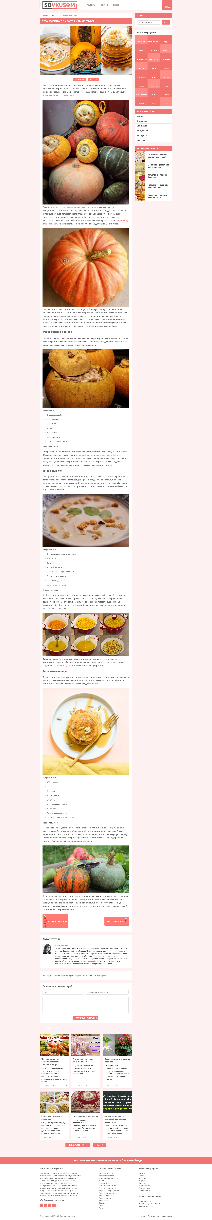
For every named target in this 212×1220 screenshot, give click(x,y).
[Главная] (59, 5)
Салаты (102, 1203)
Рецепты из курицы (106, 1193)
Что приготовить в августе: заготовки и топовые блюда (51, 1062)
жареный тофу (93, 961)
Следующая (115, 921)
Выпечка (102, 1181)
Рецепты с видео (105, 1201)
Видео (140, 116)
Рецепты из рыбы (105, 1198)
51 (129, 1137)
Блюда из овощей (106, 1173)
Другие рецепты (145, 1191)
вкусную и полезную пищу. (61, 95)
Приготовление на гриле (108, 1186)
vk (45, 1205)
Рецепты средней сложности (150, 1204)
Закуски (142, 1181)
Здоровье (142, 121)
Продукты (79, 80)
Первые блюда (144, 1188)
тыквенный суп (61, 665)
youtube (54, 1205)
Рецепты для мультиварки (109, 1191)
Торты (101, 1208)
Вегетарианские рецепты (108, 1178)
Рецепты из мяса (105, 1196)
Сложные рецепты (146, 1206)
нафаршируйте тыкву (112, 455)
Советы (93, 80)
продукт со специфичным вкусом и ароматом (73, 207)
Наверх (100, 1145)
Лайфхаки (142, 126)
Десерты (142, 1176)
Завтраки (142, 1178)
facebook (41, 1205)
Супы (101, 1206)
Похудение (142, 130)
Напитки (142, 1183)
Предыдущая (57, 921)
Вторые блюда (144, 1186)
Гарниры (142, 1173)
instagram (49, 1205)
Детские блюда (105, 1183)
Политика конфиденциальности (160, 1216)
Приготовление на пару (108, 1188)
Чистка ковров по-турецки (85, 1116)
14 (98, 1137)
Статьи (54, 16)
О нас (143, 1216)
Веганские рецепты (106, 1176)
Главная (45, 16)
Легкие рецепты (145, 1201)
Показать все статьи (78, 1145)
